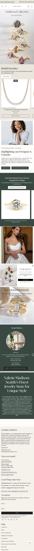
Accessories (4, 538)
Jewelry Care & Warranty (7, 541)
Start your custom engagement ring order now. (14, 491)
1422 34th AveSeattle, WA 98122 (6, 460)
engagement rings (6, 403)
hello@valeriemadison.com (9, 472)
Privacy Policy (4, 517)
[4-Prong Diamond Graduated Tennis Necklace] (15, 93)
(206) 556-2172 (6, 470)
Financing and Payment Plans (8, 544)
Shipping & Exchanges (7, 535)
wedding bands (17, 403)
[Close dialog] (32, 265)
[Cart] (31, 6)
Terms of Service (14, 517)
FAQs (2, 530)
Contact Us (4, 527)
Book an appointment (7, 475)
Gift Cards (4, 547)
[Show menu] (2, 6)
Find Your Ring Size (6, 532)
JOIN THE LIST (25, 279)
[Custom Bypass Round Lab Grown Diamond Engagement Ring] (15, 204)
